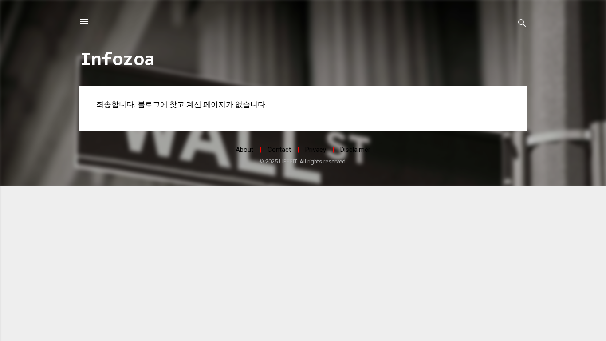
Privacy (315, 150)
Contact (279, 150)
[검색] (522, 24)
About (244, 150)
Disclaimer (355, 150)
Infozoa (117, 60)
